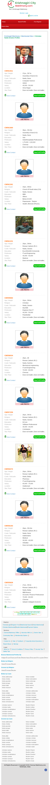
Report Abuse (7, 644)
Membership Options (21, 635)
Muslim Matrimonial (21, 627)
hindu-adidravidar (7, 676)
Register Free (16, 625)
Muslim (14, 664)
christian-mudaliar (31, 697)
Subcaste (14, 657)
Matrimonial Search (26, 625)
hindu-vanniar (6, 697)
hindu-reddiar (6, 693)
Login (9, 625)
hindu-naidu (29, 687)
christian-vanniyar (7, 713)
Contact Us (7, 641)
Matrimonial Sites (27, 36)
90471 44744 (34, 15)
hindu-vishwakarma (8, 701)
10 (29, 614)
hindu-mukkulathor (31, 679)
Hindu (3, 664)
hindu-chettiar (6, 679)
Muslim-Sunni (30, 711)
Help (13, 641)
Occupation (40, 657)
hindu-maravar (6, 687)
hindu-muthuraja (30, 681)
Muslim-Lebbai (30, 707)
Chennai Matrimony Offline (11, 632)
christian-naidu (6, 707)
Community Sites (8, 635)
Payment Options (33, 627)
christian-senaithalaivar (9, 709)
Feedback (20, 641)
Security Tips (39, 649)
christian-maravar (31, 695)
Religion (3, 657)
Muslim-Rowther (30, 709)
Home (3, 21)
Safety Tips (6, 651)
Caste (8, 657)
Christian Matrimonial (9, 627)
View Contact (10, 96)
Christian (8, 664)
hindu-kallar (5, 685)
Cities (19, 657)
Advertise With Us (26, 632)
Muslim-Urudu (30, 716)
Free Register (37, 21)
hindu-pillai (5, 691)
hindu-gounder (6, 681)
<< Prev (17, 612)
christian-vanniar (7, 711)
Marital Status (26, 657)
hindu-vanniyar (6, 699)
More (46, 657)
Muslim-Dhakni (30, 705)
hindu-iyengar (6, 683)
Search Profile (22, 21)
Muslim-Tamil (29, 713)
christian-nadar (30, 701)
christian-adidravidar (32, 691)
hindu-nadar (29, 683)
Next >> (34, 614)
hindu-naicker (30, 685)
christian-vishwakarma (8, 716)
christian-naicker (7, 705)
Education (34, 657)
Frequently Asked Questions (33, 641)
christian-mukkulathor (32, 699)
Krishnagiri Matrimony (12, 36)
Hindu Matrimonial (38, 625)
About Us (6, 649)
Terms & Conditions (17, 649)
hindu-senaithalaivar (8, 695)
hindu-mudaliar (30, 676)
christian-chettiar (31, 693)
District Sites (5, 26)
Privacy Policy (29, 649)
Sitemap (15, 644)
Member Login (24, 13)
